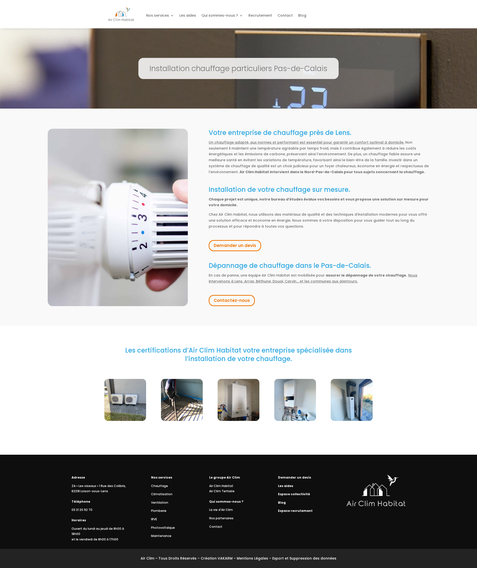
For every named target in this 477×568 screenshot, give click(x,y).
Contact (285, 16)
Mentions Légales (252, 558)
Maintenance (161, 536)
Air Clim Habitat (221, 486)
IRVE (154, 519)
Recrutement (260, 16)
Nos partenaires (221, 518)
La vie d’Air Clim (221, 510)
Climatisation (161, 494)
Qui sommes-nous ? (219, 16)
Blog (302, 16)
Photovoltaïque (163, 528)
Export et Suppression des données (304, 558)
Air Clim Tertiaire (222, 491)
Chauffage (159, 486)
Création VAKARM (217, 558)
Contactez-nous (232, 300)
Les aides (187, 16)
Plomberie (158, 511)
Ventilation (159, 502)
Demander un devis (235, 245)
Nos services (157, 16)
